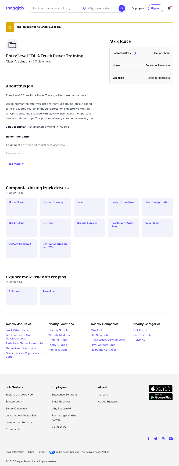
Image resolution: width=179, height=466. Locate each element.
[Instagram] (163, 439)
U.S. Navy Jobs (100, 335)
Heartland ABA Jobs (104, 349)
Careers (103, 394)
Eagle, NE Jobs (57, 344)
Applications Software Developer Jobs (20, 337)
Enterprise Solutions (64, 394)
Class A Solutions (18, 61)
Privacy (42, 452)
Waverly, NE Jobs (59, 335)
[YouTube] (171, 439)
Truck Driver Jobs (17, 330)
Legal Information (15, 452)
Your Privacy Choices (67, 452)
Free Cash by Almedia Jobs (108, 340)
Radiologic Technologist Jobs (24, 343)
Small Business (61, 401)
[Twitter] (155, 439)
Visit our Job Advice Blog (21, 415)
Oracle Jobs (98, 330)
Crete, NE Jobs (57, 340)
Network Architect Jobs (21, 348)
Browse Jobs (14, 401)
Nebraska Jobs (57, 349)
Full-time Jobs (142, 330)
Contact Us (13, 429)
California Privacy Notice (95, 452)
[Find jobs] (122, 8)
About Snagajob (108, 401)
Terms (31, 452)
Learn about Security (19, 422)
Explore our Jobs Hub (19, 394)
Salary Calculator (17, 408)
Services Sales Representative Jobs (25, 355)
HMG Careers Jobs (103, 344)
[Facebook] (148, 439)
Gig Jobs (139, 340)
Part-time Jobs (142, 335)
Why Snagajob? (61, 408)
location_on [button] (84, 8)
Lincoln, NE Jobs (58, 330)
